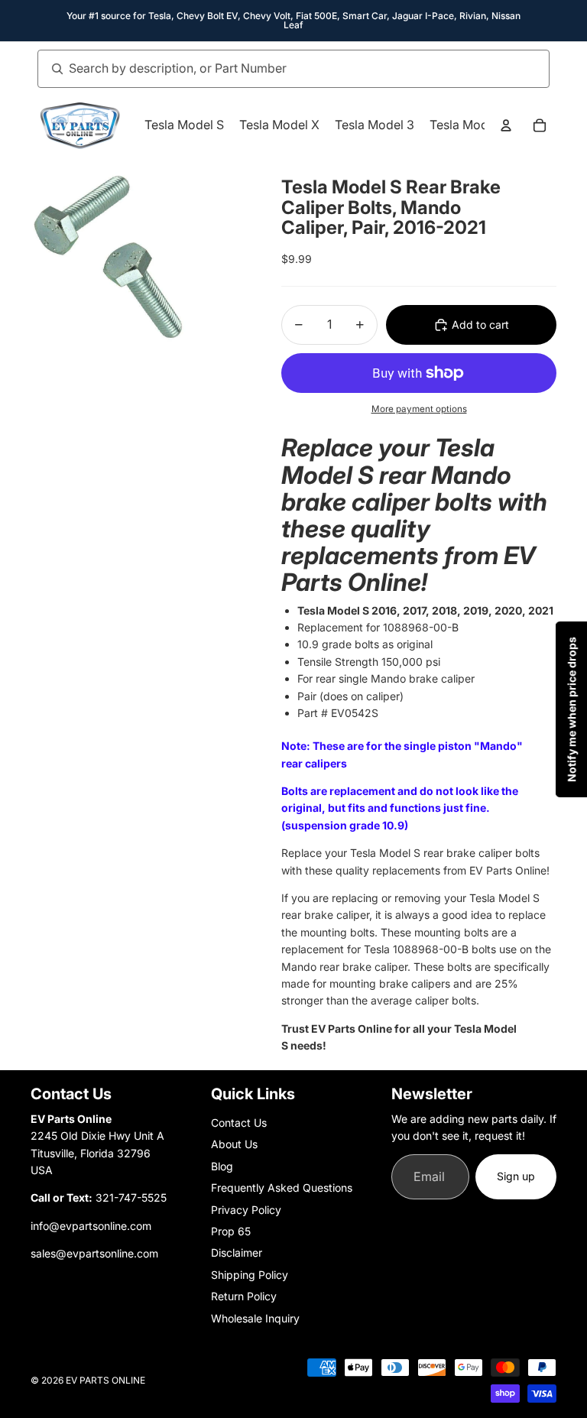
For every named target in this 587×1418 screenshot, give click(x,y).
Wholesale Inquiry (255, 1318)
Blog (222, 1166)
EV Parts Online (105, 1380)
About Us (234, 1143)
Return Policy (244, 1296)
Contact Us (239, 1122)
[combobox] (276, 68)
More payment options (419, 409)
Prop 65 (231, 1231)
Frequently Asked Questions (281, 1187)
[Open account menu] (506, 125)
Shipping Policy (249, 1274)
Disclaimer (236, 1252)
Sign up (516, 1176)
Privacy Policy (246, 1209)
